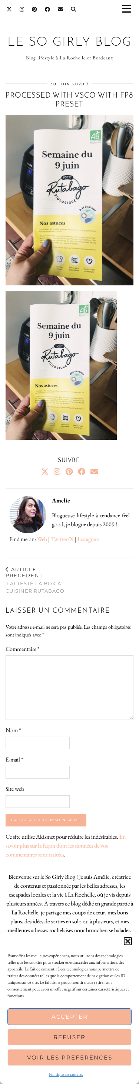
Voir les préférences (69, 1057)
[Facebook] (47, 9)
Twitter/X (62, 539)
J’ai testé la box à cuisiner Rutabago (35, 580)
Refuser (69, 1037)
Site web (15, 789)
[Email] (60, 9)
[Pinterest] (34, 9)
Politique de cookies (66, 1074)
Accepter (70, 1016)
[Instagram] (22, 9)
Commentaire (22, 649)
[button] (129, 9)
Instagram (88, 539)
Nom (13, 730)
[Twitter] (9, 9)
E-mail (14, 759)
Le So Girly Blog (69, 42)
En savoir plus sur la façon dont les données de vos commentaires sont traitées (66, 845)
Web (42, 539)
